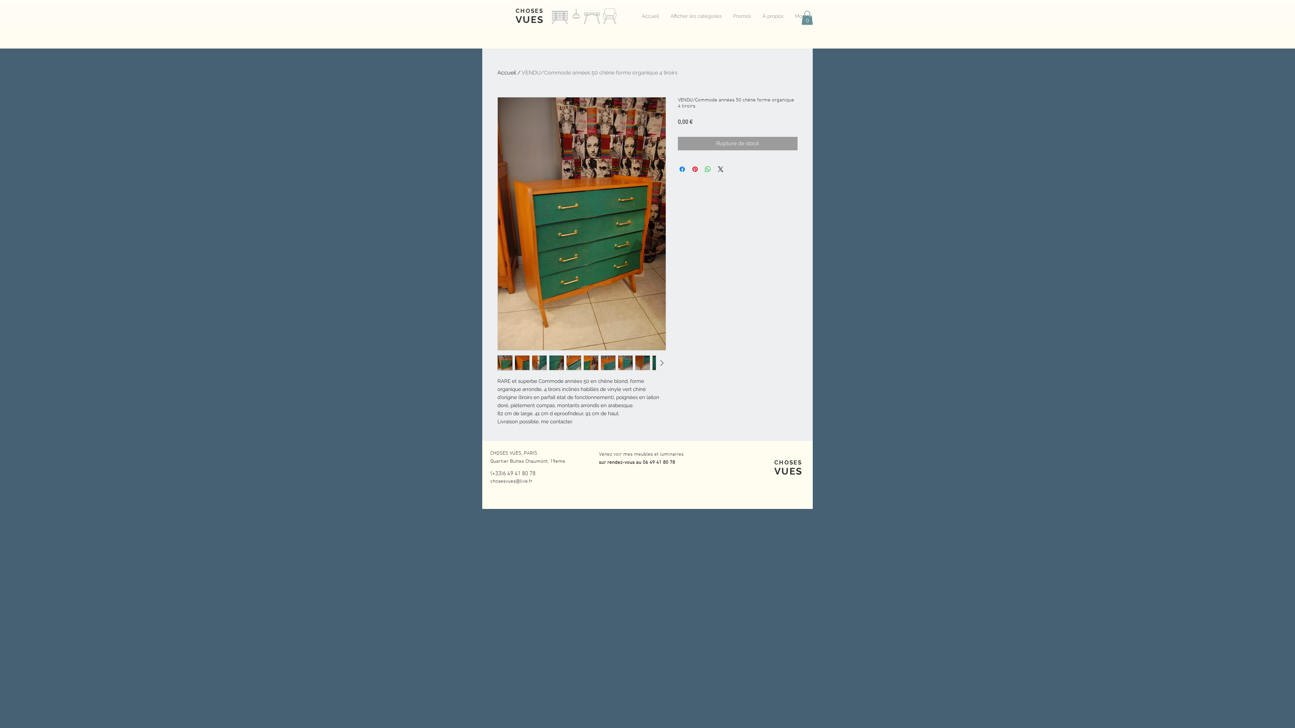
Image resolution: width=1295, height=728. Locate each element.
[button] (807, 18)
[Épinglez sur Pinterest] (695, 169)
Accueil (506, 72)
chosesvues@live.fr (511, 481)
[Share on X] (721, 169)
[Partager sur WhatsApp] (708, 169)
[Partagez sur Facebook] (682, 169)
